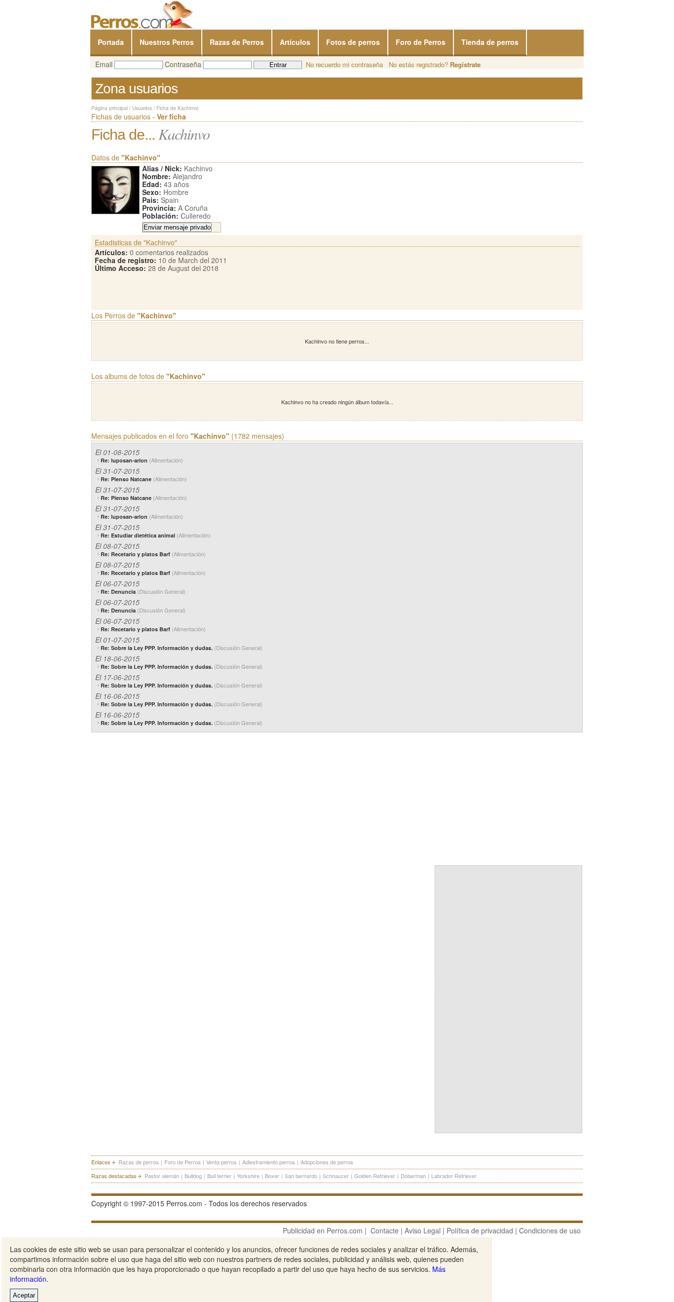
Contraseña (183, 64)
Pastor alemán (162, 1176)
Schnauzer (336, 1176)
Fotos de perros (353, 42)
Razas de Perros (237, 42)
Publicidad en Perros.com (323, 1230)
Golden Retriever (374, 1176)
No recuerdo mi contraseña (344, 64)
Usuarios (142, 108)
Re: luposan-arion (142, 460)
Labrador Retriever (454, 1176)
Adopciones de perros (326, 1162)
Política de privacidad (480, 1230)
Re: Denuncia (143, 591)
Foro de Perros (421, 42)
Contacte (385, 1230)
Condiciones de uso (550, 1230)
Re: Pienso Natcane (144, 479)
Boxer (272, 1176)
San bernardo (301, 1176)
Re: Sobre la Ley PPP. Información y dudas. (181, 648)
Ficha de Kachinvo (177, 108)
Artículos (295, 42)
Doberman (413, 1176)
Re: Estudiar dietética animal (156, 535)
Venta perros (221, 1162)
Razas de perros (138, 1162)
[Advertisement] (509, 796)
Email (103, 64)
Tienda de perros (490, 42)
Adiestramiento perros (268, 1162)
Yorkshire (248, 1176)
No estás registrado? (435, 64)
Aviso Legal (423, 1230)
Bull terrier (219, 1176)
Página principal (109, 108)
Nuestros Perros (167, 42)
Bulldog (193, 1176)
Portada (111, 42)
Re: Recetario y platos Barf (153, 554)
